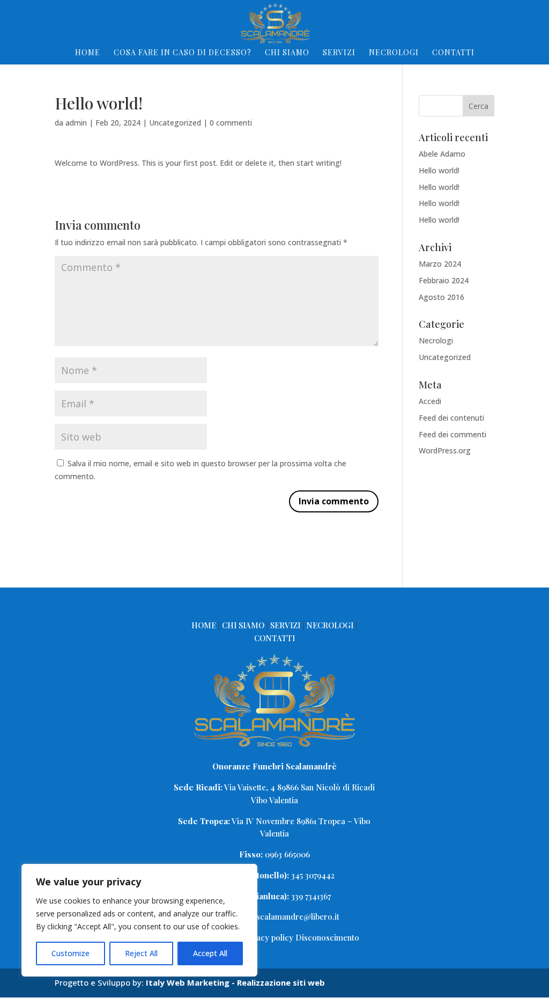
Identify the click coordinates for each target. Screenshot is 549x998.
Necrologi (436, 340)
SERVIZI (339, 53)
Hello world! (439, 170)
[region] (139, 920)
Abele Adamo (442, 154)
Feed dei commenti (452, 434)
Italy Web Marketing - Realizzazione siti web (235, 982)
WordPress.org (445, 450)
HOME (87, 53)
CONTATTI (453, 53)
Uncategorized (175, 123)
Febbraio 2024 (444, 280)
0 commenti (231, 123)
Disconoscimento (327, 937)
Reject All (141, 953)
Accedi (430, 401)
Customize (70, 953)
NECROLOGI (394, 53)
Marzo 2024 (440, 264)
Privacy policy (268, 937)
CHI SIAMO (287, 53)
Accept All (210, 953)
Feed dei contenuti (451, 418)
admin (76, 123)
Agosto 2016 (441, 297)
